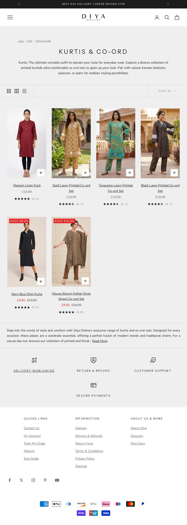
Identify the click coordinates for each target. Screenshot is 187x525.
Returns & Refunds (88, 436)
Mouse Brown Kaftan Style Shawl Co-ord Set (71, 296)
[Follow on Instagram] (33, 480)
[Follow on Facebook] (9, 480)
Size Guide (31, 458)
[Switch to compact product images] (24, 91)
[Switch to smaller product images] (17, 91)
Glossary (137, 436)
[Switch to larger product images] (9, 91)
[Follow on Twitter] (21, 480)
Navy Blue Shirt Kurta (26, 294)
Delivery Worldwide (34, 370)
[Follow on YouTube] (57, 480)
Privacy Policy (85, 458)
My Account (32, 436)
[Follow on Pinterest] (45, 480)
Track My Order (34, 443)
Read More (99, 341)
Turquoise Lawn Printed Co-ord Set (116, 188)
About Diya (139, 428)
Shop (29, 41)
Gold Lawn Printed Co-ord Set (71, 188)
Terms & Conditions (89, 451)
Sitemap (81, 466)
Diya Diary (138, 443)
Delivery (81, 428)
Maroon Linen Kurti (27, 185)
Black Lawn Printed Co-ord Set (160, 188)
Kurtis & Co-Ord (43, 41)
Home (21, 41)
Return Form (84, 443)
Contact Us (31, 428)
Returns (29, 451)
